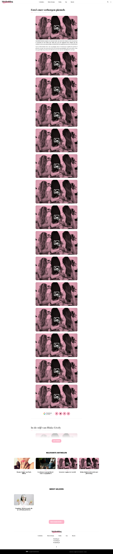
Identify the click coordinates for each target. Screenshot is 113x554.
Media (60, 2)
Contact (85, 551)
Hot (32, 12)
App (68, 413)
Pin (64, 413)
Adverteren (72, 551)
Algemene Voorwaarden (78, 551)
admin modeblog (48, 12)
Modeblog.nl (56, 539)
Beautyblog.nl (56, 542)
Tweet (60, 413)
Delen (56, 413)
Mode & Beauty (51, 2)
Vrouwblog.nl (56, 540)
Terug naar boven (55, 522)
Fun (66, 2)
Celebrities (41, 2)
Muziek (72, 2)
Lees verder (56, 441)
